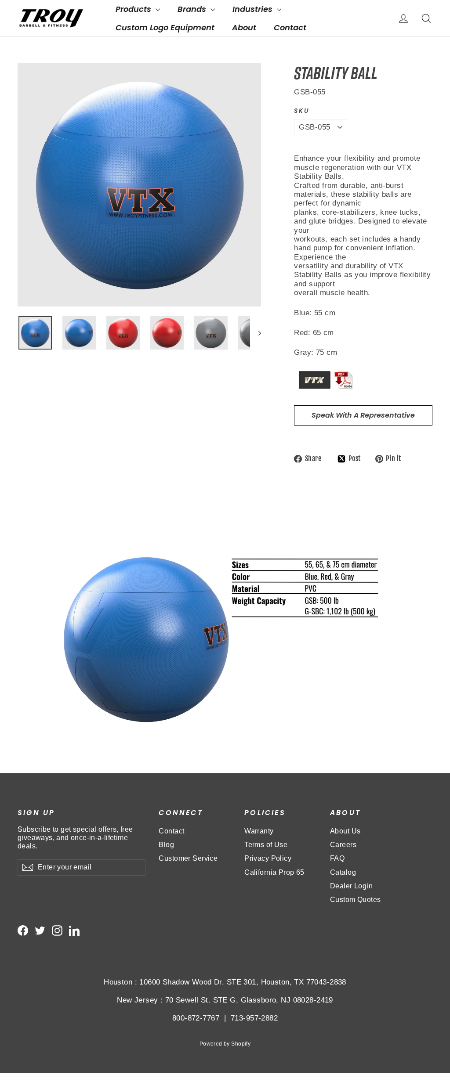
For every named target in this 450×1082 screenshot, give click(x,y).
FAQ (337, 858)
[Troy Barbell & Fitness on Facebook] (23, 930)
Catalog (343, 872)
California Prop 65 (274, 872)
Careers (343, 844)
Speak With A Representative (363, 415)
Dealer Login (351, 886)
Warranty (258, 831)
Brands (193, 9)
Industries (253, 9)
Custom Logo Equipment (165, 27)
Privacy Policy (267, 858)
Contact (290, 27)
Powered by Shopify (225, 1044)
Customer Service (188, 858)
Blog (166, 844)
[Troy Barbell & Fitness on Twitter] (40, 930)
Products (134, 9)
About (244, 27)
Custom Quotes (355, 899)
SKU (301, 111)
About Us (345, 831)
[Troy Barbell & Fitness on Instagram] (57, 930)
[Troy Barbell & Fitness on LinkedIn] (74, 930)
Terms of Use (265, 844)
